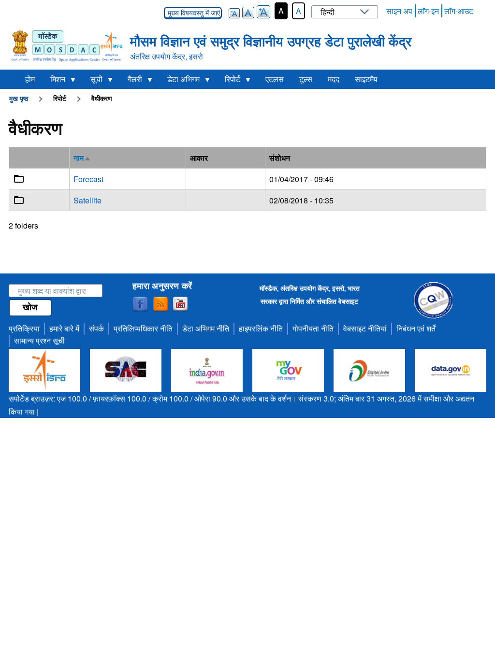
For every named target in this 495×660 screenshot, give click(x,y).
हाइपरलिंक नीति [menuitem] (261, 328)
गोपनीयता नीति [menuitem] (313, 328)
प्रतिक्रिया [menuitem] (24, 328)
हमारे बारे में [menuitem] (64, 328)
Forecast (88, 179)
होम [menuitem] (30, 79)
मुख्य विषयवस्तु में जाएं (193, 13)
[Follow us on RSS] (160, 304)
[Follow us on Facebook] (140, 304)
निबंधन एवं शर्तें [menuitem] (416, 328)
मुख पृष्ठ (18, 98)
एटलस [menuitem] (274, 79)
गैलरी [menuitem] (131, 81)
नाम (82, 157)
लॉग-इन (428, 10)
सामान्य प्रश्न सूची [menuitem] (39, 340)
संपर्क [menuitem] (96, 328)
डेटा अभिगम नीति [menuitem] (205, 328)
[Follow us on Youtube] (180, 304)
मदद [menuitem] (333, 79)
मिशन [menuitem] (54, 81)
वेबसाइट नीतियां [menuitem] (365, 328)
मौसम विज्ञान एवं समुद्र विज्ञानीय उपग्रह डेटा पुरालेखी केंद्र (270, 41)
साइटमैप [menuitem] (366, 79)
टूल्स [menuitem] (305, 79)
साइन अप (399, 10)
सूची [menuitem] (92, 81)
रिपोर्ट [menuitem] (228, 81)
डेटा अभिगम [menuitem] (180, 81)
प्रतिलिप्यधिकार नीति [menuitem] (143, 328)
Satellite (87, 200)
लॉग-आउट (458, 10)
